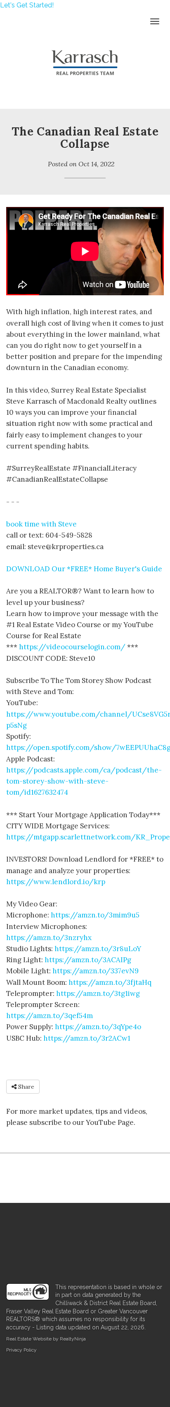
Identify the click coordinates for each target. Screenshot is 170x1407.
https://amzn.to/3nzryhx (49, 937)
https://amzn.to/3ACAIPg (88, 959)
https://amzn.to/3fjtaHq (109, 982)
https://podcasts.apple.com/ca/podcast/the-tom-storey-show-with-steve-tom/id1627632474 (84, 781)
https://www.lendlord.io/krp (55, 881)
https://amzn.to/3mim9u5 (95, 915)
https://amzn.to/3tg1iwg (98, 993)
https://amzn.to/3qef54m (49, 1015)
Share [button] (25, 1086)
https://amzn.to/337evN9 (95, 970)
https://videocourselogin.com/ (73, 646)
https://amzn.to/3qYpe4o (98, 1026)
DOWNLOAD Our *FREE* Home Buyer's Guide (84, 568)
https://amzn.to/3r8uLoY (97, 948)
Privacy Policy (21, 1350)
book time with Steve (41, 524)
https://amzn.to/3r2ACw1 (86, 1038)
